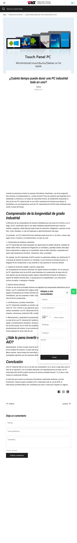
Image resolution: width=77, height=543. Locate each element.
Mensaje (44, 340)
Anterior (11, 403)
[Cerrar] (67, 292)
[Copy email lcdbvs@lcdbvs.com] (72, 3)
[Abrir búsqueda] (3, 9)
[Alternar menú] (4, 3)
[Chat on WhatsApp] (74, 3)
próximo (66, 403)
